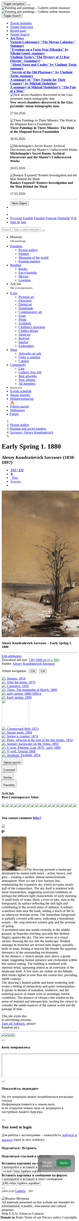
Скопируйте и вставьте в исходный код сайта (34, 1167)
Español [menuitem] (39, 218)
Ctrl (33, 671)
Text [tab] (14, 477)
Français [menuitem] (51, 218)
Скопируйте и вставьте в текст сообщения (32, 1179)
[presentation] (43, 485)
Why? (37, 818)
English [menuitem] (28, 218)
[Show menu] (29, 4)
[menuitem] (74, 218)
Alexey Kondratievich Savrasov (33, 663)
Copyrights (69, 1217)
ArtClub (21, 285)
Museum (18, 239)
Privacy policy (52, 1217)
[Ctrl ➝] (20, 729)
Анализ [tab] (15, 481)
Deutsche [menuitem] (64, 218)
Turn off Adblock (13, 1023)
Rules (20, 1217)
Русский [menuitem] (16, 218)
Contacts (38, 1213)
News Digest (19, 203)
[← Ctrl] (17, 697)
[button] (21, 23)
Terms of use (33, 1217)
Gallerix (20, 1191)
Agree (63, 1162)
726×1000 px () (44, 660)
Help (5, 1213)
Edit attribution (11, 656)
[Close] (43, 230)
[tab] (17, 470)
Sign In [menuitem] (15, 222)
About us (25, 1213)
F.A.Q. (14, 1213)
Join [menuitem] (23, 222)
